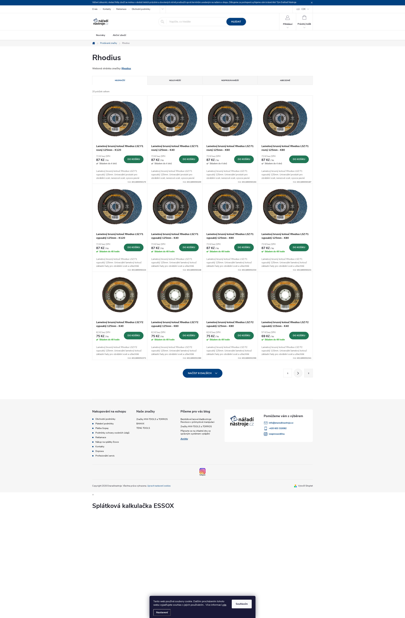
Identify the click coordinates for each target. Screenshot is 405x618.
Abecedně (285, 80)
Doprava (99, 451)
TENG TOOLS (143, 428)
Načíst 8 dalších (200, 373)
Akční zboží (119, 35)
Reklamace (121, 9)
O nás (94, 9)
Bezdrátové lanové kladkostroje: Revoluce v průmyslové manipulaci (197, 421)
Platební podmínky (104, 423)
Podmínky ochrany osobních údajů (112, 433)
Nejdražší (120, 80)
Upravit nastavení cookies (159, 485)
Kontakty (107, 9)
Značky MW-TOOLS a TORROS (152, 419)
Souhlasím (242, 604)
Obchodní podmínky (141, 9)
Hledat (236, 21)
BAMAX (140, 423)
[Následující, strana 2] (298, 373)
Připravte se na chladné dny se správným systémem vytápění (196, 432)
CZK (303, 9)
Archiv (184, 439)
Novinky (100, 35)
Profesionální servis (105, 456)
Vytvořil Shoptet (305, 485)
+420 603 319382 (278, 428)
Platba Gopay (102, 428)
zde (224, 605)
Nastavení (162, 612)
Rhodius (126, 68)
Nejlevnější (175, 80)
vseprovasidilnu (277, 433)
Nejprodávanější (230, 80)
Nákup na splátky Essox (107, 442)
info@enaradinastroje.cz (281, 422)
